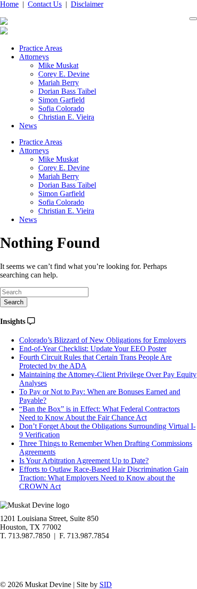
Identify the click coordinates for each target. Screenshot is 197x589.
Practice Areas (40, 48)
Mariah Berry (58, 82)
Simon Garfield (61, 100)
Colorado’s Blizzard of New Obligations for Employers (102, 340)
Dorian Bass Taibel (67, 91)
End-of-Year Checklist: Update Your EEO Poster (92, 349)
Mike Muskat (58, 65)
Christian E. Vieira (66, 117)
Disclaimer (87, 4)
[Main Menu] (193, 18)
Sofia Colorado (61, 108)
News (28, 126)
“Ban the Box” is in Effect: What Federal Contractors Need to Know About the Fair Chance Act (99, 413)
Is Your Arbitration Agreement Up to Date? (84, 460)
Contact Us (45, 4)
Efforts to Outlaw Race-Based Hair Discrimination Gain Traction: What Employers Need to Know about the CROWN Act (103, 477)
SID (105, 584)
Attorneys (34, 57)
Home (9, 4)
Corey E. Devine (63, 74)
